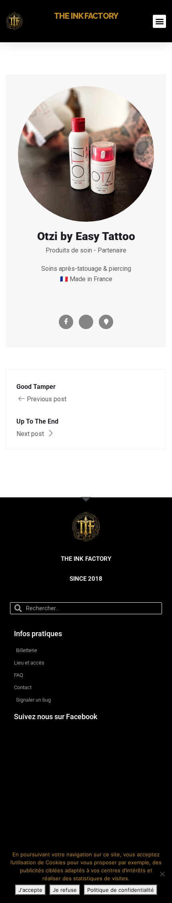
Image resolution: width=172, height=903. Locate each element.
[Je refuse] (162, 874)
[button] (159, 21)
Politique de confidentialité (120, 890)
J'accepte (30, 890)
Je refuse (65, 890)
